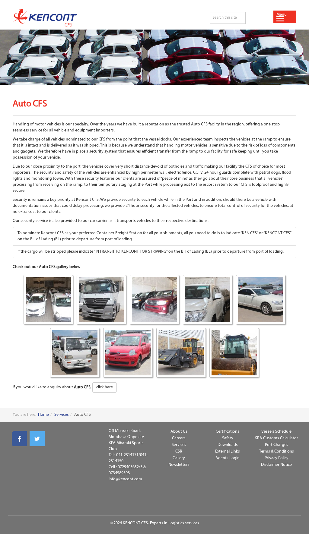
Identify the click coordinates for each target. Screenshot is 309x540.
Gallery (179, 458)
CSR (178, 451)
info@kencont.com (125, 479)
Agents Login (227, 458)
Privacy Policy (276, 458)
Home (43, 414)
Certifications (227, 431)
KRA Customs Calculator (276, 438)
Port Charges (276, 445)
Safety (227, 438)
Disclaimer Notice (276, 465)
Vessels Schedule (276, 431)
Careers (179, 438)
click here (104, 387)
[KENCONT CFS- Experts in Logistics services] (106, 18)
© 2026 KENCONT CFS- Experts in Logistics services (154, 523)
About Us (178, 431)
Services (61, 414)
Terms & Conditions (276, 451)
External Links (227, 451)
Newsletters (179, 465)
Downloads (228, 445)
